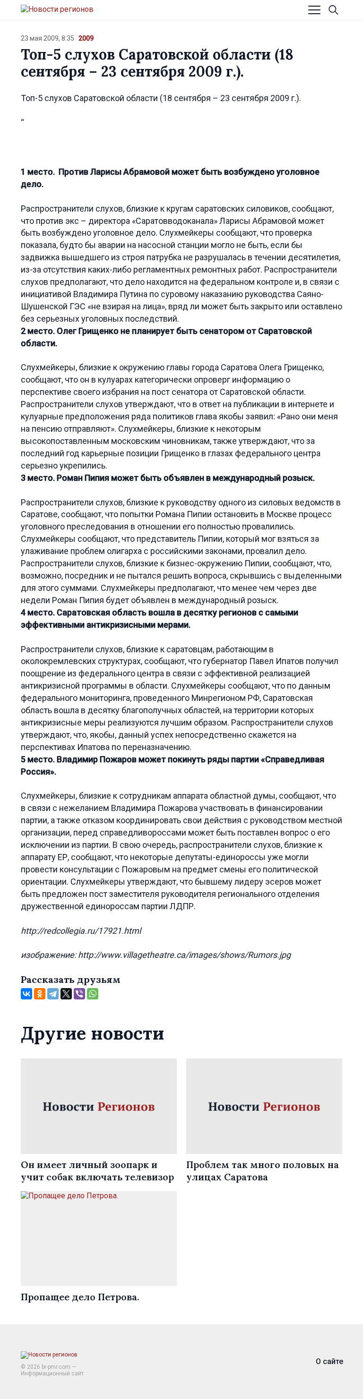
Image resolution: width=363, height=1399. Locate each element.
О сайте (329, 1361)
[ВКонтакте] (26, 993)
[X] (66, 993)
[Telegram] (53, 993)
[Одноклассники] (39, 993)
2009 (86, 38)
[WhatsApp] (92, 993)
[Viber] (79, 993)
